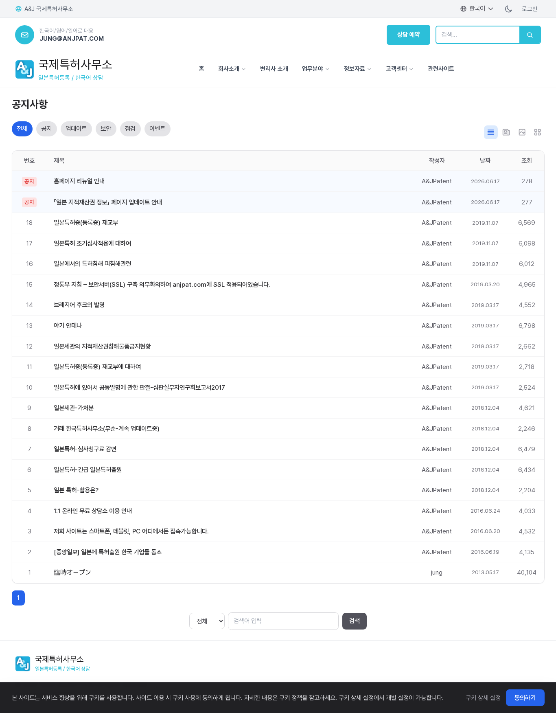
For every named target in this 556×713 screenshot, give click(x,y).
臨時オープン (72, 572)
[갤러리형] (522, 132)
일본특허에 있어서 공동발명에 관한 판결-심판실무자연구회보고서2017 (139, 387)
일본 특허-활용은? (76, 490)
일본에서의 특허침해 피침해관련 (92, 264)
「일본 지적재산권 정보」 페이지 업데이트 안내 (108, 202)
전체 (22, 128)
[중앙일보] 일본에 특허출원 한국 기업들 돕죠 (108, 552)
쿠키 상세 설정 (483, 697)
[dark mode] (509, 8)
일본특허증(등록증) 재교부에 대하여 (97, 367)
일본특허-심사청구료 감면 (85, 449)
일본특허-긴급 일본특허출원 (88, 470)
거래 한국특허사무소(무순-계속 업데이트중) (107, 428)
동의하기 (525, 697)
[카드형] (538, 132)
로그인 (530, 8)
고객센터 (396, 68)
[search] (529, 34)
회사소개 (228, 68)
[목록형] (491, 132)
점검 (130, 128)
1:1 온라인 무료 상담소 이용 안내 (93, 511)
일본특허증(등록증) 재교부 (86, 222)
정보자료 (354, 68)
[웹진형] (506, 132)
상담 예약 (408, 34)
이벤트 (157, 128)
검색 (354, 621)
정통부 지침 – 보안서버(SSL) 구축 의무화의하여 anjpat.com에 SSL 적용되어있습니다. (162, 284)
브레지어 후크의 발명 (79, 305)
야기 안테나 (68, 325)
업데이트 (76, 128)
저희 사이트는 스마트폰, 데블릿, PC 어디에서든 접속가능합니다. (131, 531)
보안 (106, 128)
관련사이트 (441, 68)
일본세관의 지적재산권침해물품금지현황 (102, 346)
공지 (46, 128)
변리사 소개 (274, 68)
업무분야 (312, 68)
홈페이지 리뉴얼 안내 (79, 181)
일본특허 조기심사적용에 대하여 (92, 243)
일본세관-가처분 (74, 408)
